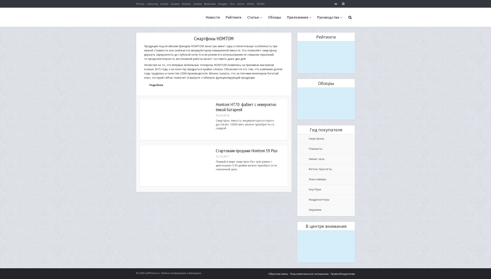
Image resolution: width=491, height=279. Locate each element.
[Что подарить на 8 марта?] (326, 57)
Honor (241, 4)
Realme (186, 4)
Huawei (175, 4)
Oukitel (197, 4)
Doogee (222, 4)
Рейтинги (233, 17)
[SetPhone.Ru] (165, 25)
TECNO (260, 4)
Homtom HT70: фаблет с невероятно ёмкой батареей (246, 107)
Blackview (210, 4)
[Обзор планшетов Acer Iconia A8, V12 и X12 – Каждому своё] (326, 103)
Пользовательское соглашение (309, 274)
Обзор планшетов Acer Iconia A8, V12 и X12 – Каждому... (326, 92)
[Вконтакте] (335, 4)
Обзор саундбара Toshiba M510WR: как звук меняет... (326, 235)
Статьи (253, 17)
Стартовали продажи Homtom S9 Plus (247, 151)
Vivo (232, 4)
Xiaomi (164, 4)
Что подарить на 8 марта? (326, 43)
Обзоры (274, 17)
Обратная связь (278, 274)
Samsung (152, 4)
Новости (213, 17)
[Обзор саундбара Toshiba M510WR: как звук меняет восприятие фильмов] (326, 246)
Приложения (297, 17)
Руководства (328, 17)
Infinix (250, 4)
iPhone (140, 4)
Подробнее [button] (156, 85)
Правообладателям (343, 274)
